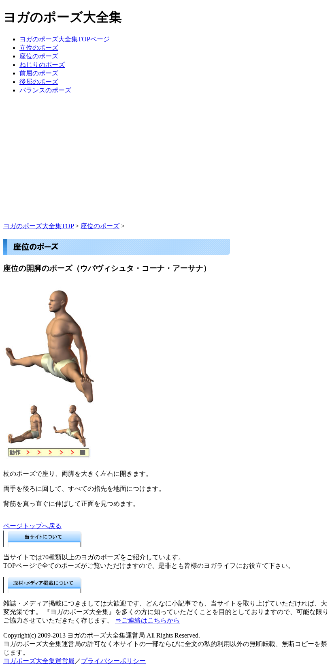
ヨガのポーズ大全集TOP (38, 226)
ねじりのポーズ (42, 64)
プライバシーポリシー (113, 660)
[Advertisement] (166, 165)
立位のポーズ (38, 47)
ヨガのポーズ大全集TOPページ (64, 39)
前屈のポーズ (38, 73)
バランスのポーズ (45, 90)
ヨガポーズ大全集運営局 (38, 660)
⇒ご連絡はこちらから (147, 620)
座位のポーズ (38, 56)
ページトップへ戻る (32, 525)
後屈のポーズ (38, 81)
